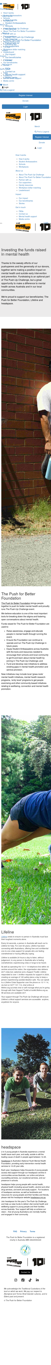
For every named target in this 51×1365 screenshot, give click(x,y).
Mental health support (15, 74)
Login (25, 106)
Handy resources (26, 185)
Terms (32, 1231)
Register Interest (42, 137)
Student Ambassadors (15, 22)
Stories (8, 60)
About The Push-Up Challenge (19, 37)
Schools (9, 25)
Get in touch (21, 207)
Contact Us (25, 1272)
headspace (5, 1160)
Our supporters (12, 46)
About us (19, 170)
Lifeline (4, 936)
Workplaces (10, 28)
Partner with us (12, 43)
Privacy (23, 1231)
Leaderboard (24, 190)
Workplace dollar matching (30, 187)
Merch (37, 126)
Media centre (11, 77)
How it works (11, 19)
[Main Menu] (1, 223)
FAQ (15, 1231)
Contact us (10, 71)
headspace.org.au (38, 1197)
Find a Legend (42, 131)
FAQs (7, 68)
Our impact (10, 54)
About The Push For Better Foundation (23, 40)
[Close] (50, 223)
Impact (18, 194)
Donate (42, 142)
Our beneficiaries (13, 57)
